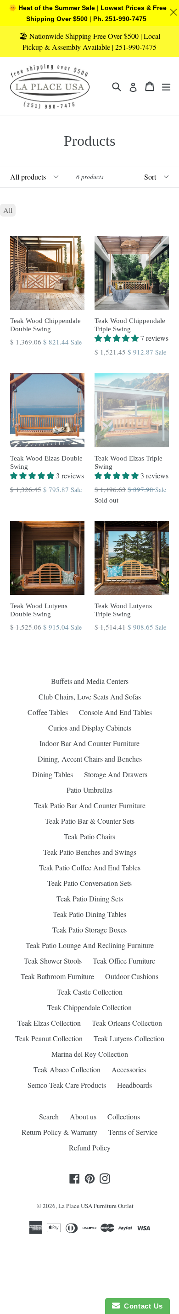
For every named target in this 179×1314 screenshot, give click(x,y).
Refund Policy (90, 1147)
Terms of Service (132, 1132)
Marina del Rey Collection (89, 1054)
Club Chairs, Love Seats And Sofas (90, 696)
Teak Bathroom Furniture (57, 976)
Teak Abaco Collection (67, 1069)
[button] (117, 338)
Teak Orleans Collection (127, 1023)
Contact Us (141, 1306)
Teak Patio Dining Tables (89, 914)
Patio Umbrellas (89, 790)
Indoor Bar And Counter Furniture (89, 743)
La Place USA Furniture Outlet (96, 1206)
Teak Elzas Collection (49, 1023)
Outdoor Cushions (131, 976)
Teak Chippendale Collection (89, 1007)
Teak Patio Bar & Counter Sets (89, 821)
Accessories (129, 1069)
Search (49, 1116)
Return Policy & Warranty (59, 1132)
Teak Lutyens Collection (129, 1038)
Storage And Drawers (115, 774)
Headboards (134, 1085)
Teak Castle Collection (90, 991)
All (7, 210)
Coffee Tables (48, 712)
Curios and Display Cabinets (89, 727)
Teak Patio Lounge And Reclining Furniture (90, 945)
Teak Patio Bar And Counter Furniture (89, 805)
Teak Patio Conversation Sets (89, 883)
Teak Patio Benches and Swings (89, 852)
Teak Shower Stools (53, 960)
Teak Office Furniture (124, 960)
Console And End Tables (115, 712)
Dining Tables (52, 774)
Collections (123, 1116)
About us (83, 1116)
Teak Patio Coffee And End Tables (89, 867)
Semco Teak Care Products (67, 1085)
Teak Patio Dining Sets (89, 898)
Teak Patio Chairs (89, 836)
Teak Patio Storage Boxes (89, 929)
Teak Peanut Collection (49, 1038)
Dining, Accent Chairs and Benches (90, 758)
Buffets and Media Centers (90, 681)
